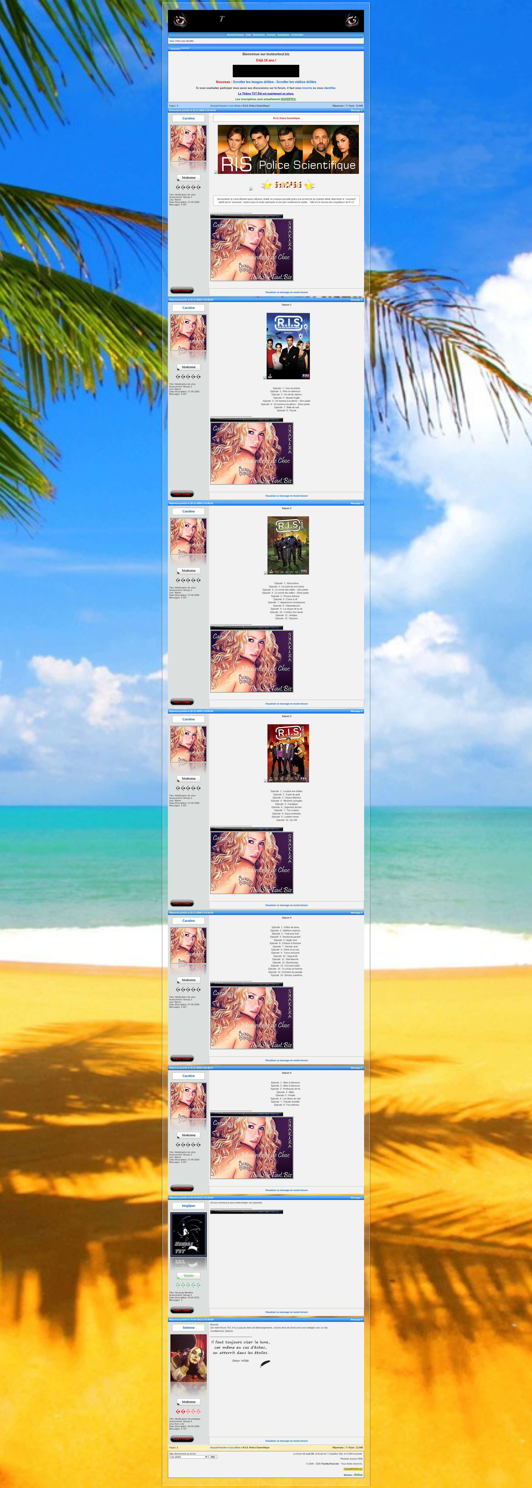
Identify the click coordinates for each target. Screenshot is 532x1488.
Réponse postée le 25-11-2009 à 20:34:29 (191, 912)
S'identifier (297, 34)
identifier (329, 88)
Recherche (259, 34)
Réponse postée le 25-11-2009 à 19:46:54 (191, 299)
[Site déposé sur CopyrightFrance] (353, 1469)
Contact (271, 34)
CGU (248, 34)
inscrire (307, 88)
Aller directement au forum (182, 1453)
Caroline (188, 118)
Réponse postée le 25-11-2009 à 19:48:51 (191, 503)
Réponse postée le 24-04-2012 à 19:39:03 (191, 1197)
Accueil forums (235, 34)
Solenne (189, 1327)
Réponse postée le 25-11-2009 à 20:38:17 (191, 1068)
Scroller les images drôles (253, 82)
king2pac (188, 1205)
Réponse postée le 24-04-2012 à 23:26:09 (191, 1319)
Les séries (234, 105)
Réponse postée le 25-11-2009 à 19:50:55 (191, 711)
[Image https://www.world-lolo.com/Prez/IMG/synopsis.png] (286, 189)
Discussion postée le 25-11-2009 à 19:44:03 (192, 110)
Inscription (283, 34)
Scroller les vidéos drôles (296, 82)
